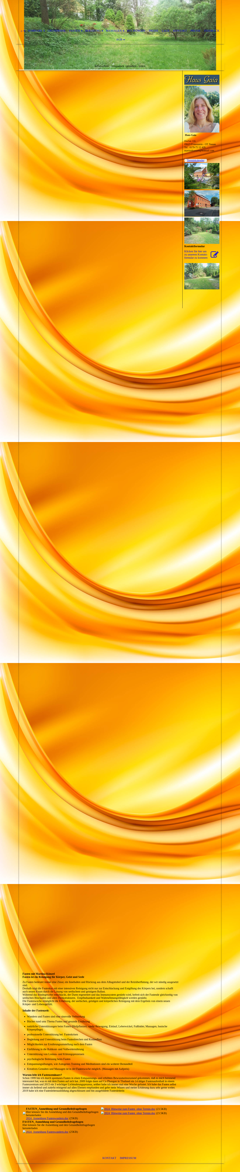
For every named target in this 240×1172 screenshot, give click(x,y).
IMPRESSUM (128, 1158)
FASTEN (74, 30)
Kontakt (180, 30)
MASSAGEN (114, 30)
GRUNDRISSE (57, 30)
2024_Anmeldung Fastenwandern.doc (47, 1118)
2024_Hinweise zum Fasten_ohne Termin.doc (129, 1108)
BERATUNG (93, 30)
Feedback (211, 30)
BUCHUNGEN (136, 30)
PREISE (153, 30)
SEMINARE (35, 30)
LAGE (166, 30)
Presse (195, 30)
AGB (119, 39)
